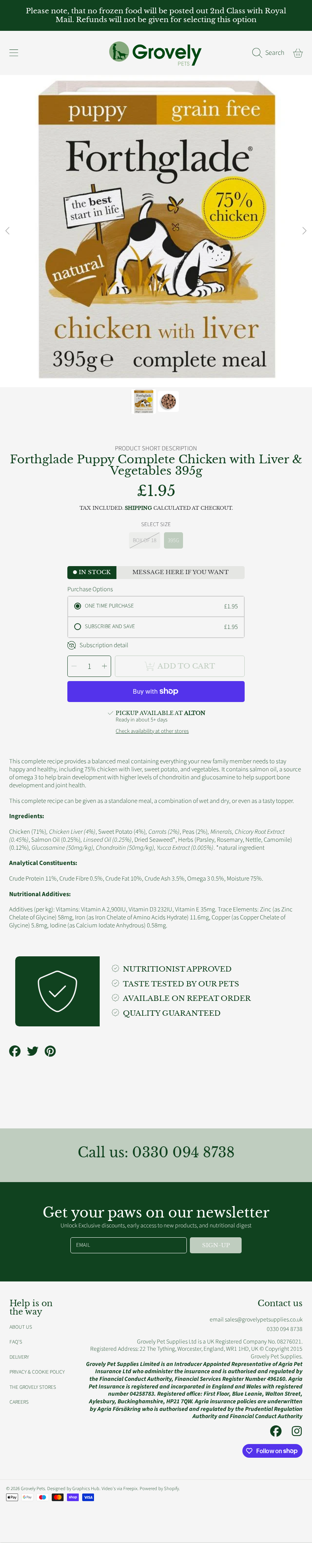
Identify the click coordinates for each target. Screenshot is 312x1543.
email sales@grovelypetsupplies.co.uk (256, 1319)
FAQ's (16, 1341)
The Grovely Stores (33, 1387)
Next (304, 231)
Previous (8, 231)
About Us (21, 1327)
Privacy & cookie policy (37, 1371)
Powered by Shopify (159, 1488)
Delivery (19, 1357)
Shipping (138, 508)
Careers (19, 1402)
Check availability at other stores (152, 731)
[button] (13, 53)
